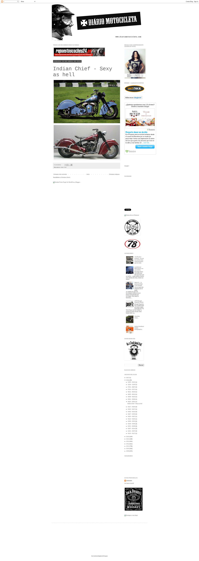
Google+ (126, 166)
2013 (127, 441)
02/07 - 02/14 (131, 428)
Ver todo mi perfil (129, 483)
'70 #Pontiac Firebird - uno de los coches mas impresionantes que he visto (139, 260)
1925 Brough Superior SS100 (138, 301)
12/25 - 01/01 (131, 382)
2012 (127, 444)
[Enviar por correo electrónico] (66, 165)
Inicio (88, 174)
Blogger (105, 556)
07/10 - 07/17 (131, 389)
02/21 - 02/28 (131, 426)
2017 (127, 377)
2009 (127, 451)
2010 (127, 448)
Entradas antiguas (114, 174)
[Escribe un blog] (68, 165)
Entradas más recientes (60, 174)
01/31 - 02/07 (131, 431)
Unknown (129, 480)
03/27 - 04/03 (131, 414)
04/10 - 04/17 (131, 409)
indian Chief (63, 167)
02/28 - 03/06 (131, 424)
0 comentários (57, 164)
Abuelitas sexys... (137, 317)
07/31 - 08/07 (131, 387)
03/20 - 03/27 (131, 416)
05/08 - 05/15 (131, 396)
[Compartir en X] (70, 165)
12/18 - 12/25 (131, 384)
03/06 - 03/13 (131, 421)
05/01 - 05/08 (131, 399)
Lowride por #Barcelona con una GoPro (138, 268)
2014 (127, 439)
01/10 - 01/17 (131, 433)
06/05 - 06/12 (131, 394)
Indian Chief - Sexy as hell (134, 403)
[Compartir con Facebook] (71, 165)
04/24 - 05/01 (131, 401)
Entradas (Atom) (65, 177)
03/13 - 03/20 (131, 419)
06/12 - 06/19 (131, 392)
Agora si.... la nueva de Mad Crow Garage (138, 284)
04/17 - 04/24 (131, 407)
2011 (127, 446)
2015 (127, 436)
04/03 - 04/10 (131, 411)
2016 (127, 380)
